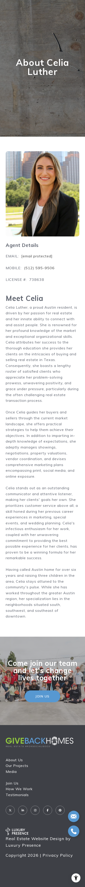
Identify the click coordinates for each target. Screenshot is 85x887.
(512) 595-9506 (39, 268)
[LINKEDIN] (22, 810)
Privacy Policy (58, 855)
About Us (14, 760)
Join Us (12, 783)
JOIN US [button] (42, 696)
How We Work (19, 789)
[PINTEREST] (60, 810)
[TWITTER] (10, 810)
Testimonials (17, 794)
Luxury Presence (23, 845)
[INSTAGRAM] (35, 810)
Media (11, 771)
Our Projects (17, 765)
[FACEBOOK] (47, 810)
